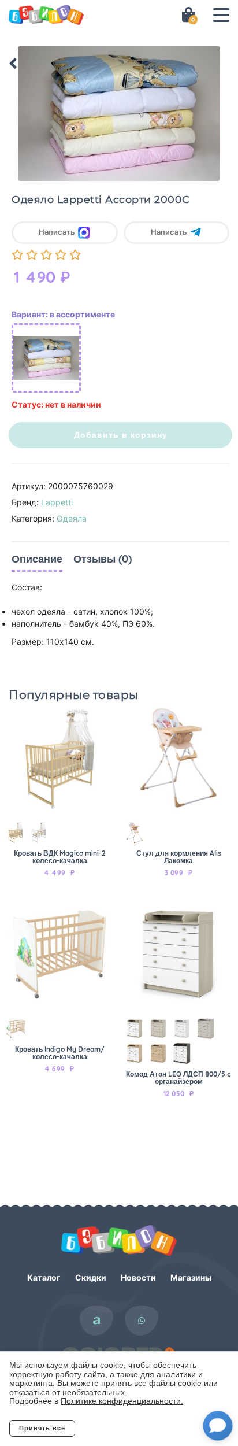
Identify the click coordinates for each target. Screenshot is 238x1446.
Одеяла (72, 518)
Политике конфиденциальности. (122, 1401)
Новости (138, 1277)
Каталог (44, 1277)
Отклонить (122, 1428)
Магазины (190, 1277)
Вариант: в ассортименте (63, 314)
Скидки (90, 1277)
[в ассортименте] (46, 358)
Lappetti (57, 502)
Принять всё (42, 1428)
